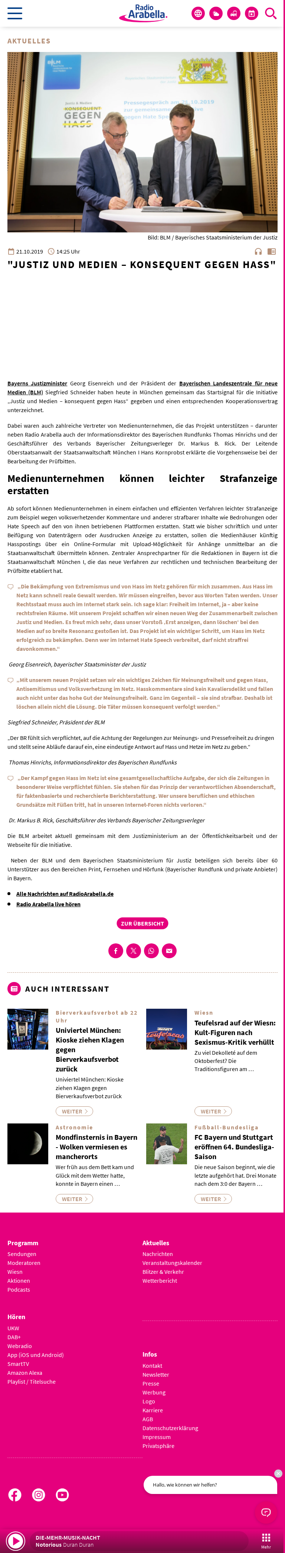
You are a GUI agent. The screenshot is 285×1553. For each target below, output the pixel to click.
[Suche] (271, 13)
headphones (258, 251)
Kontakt (152, 1365)
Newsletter (155, 1374)
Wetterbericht (159, 1280)
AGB (147, 1419)
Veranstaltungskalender (172, 1262)
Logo (148, 1401)
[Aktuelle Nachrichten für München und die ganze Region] (198, 13)
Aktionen (18, 1280)
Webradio (19, 1346)
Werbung (154, 1392)
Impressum (156, 1437)
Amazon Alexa (24, 1372)
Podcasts (18, 1289)
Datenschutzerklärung (170, 1428)
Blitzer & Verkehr (163, 1271)
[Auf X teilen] (133, 950)
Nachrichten (157, 1253)
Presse (150, 1383)
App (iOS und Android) (35, 1354)
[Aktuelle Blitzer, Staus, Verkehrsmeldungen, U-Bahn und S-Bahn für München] (233, 13)
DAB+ (14, 1337)
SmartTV (18, 1363)
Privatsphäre (158, 1445)
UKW (13, 1328)
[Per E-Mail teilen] (169, 950)
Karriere (152, 1410)
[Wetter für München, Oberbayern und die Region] (216, 13)
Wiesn (15, 1271)
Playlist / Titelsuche (31, 1381)
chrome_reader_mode (271, 251)
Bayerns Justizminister (37, 383)
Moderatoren (23, 1262)
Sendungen (21, 1253)
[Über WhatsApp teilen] (151, 950)
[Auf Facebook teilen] (115, 950)
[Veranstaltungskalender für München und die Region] (251, 13)
